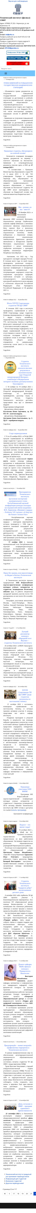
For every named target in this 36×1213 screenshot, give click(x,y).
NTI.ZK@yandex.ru (12, 48)
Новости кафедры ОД (9, 299)
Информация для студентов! (16, 1179)
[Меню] (6, 73)
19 (22, 1194)
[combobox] (12, 68)
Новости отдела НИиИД (10, 569)
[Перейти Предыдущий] (9, 1193)
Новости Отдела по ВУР (10, 203)
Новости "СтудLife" (8, 628)
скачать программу (18, 810)
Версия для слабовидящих (18, 1)
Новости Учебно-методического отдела (14, 77)
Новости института (8, 488)
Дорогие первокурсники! (15, 1183)
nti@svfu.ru (9, 35)
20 (27, 1194)
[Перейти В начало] (5, 1193)
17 (14, 1194)
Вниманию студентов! (14, 1181)
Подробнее (6, 140)
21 (31, 1194)
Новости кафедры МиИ (10, 961)
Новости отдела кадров (10, 821)
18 (18, 1194)
